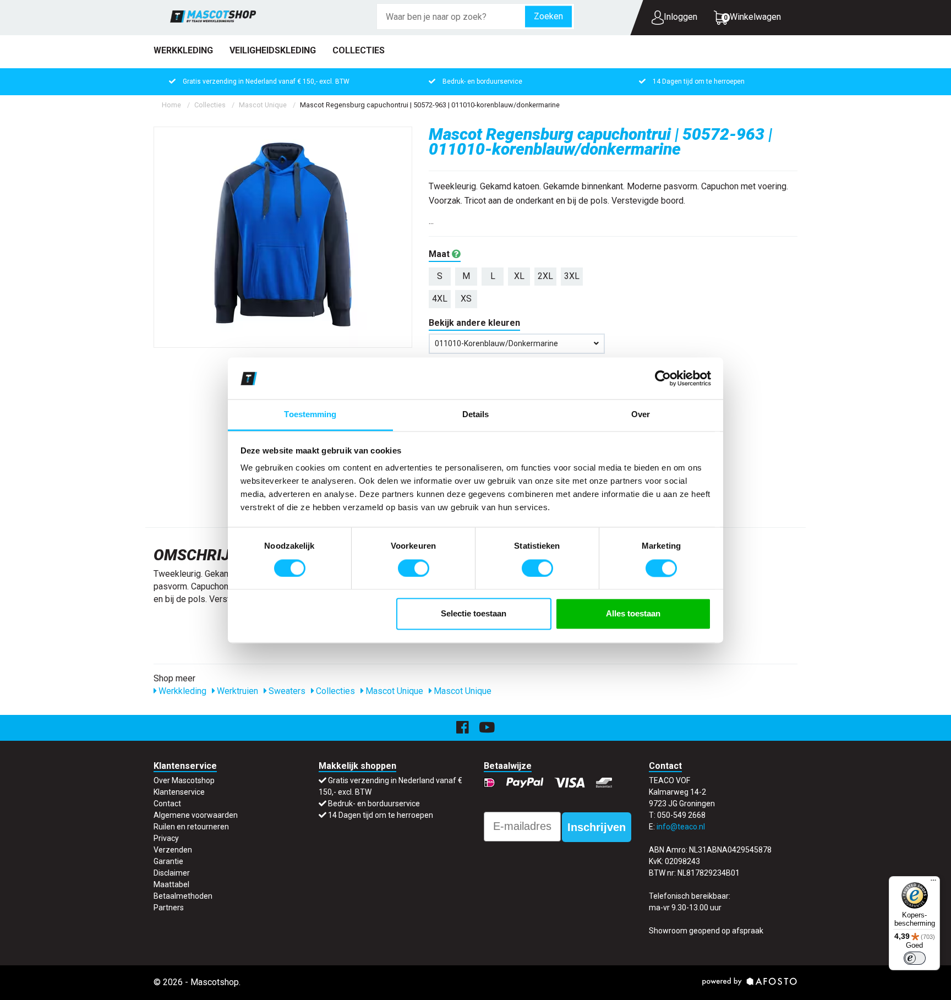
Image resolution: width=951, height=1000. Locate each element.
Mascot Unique (263, 105)
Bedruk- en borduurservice (482, 81)
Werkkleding (183, 50)
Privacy (166, 838)
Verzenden (173, 849)
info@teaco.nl (681, 826)
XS (466, 298)
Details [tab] (475, 414)
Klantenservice (179, 792)
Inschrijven (596, 827)
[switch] (413, 568)
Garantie (168, 861)
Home (171, 105)
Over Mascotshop (184, 780)
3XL (572, 276)
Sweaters (285, 691)
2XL (545, 276)
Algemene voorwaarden (196, 815)
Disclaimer (172, 872)
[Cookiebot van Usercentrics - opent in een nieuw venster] (663, 378)
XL (519, 276)
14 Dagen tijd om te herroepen (699, 81)
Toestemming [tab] (310, 414)
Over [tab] (640, 414)
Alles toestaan (633, 614)
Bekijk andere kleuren (474, 323)
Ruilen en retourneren (191, 826)
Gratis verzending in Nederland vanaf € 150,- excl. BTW (266, 81)
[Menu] (933, 882)
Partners (169, 907)
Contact (167, 803)
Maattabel (171, 884)
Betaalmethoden (183, 896)
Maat (440, 254)
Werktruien (236, 691)
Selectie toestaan (473, 614)
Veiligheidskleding (272, 50)
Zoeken (548, 16)
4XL (439, 298)
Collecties (358, 50)
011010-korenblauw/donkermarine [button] (496, 343)
